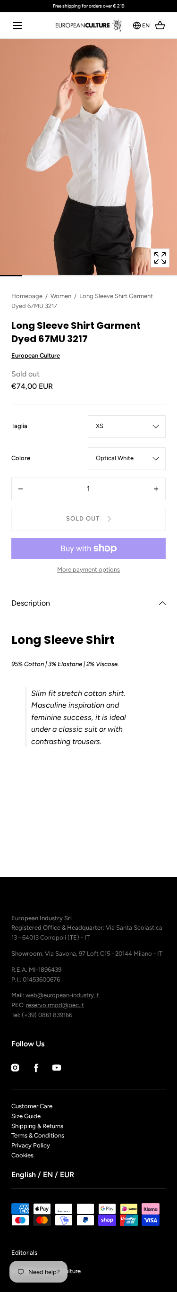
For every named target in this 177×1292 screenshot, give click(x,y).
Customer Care (31, 1106)
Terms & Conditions (37, 1135)
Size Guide (26, 1116)
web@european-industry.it (62, 995)
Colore (20, 458)
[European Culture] (88, 25)
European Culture (35, 355)
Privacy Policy (30, 1145)
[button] (17, 25)
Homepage (26, 295)
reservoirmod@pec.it (55, 1005)
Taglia (19, 426)
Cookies (22, 1155)
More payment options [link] (88, 569)
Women (61, 295)
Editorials (24, 1252)
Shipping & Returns (37, 1125)
